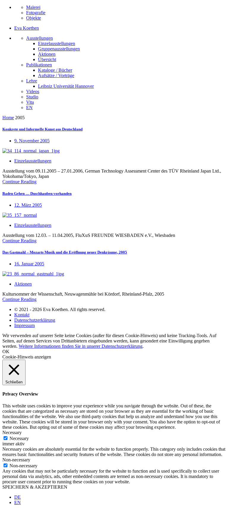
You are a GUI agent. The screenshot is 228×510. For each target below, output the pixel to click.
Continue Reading (19, 181)
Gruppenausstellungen (59, 48)
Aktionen (47, 54)
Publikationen (39, 64)
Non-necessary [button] (16, 459)
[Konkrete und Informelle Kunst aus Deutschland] (31, 150)
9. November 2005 (32, 140)
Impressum (24, 325)
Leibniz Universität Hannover (66, 86)
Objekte (33, 17)
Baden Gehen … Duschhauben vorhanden (37, 193)
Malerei (33, 7)
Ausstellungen (39, 38)
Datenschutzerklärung (34, 320)
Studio (32, 96)
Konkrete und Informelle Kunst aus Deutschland (42, 129)
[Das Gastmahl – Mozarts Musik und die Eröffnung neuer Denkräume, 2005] (33, 273)
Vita (30, 102)
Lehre (31, 80)
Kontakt (21, 314)
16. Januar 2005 (29, 263)
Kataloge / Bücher (55, 70)
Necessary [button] (12, 432)
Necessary (19, 438)
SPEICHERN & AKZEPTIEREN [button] (34, 487)
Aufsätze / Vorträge (56, 75)
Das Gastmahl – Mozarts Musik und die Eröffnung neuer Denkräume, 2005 (64, 252)
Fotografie (35, 12)
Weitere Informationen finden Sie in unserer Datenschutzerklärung (80, 346)
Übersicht (47, 59)
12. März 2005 (28, 205)
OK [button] (6, 351)
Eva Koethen (26, 28)
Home (8, 117)
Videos (32, 91)
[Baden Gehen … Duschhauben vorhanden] (19, 215)
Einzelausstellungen (56, 43)
